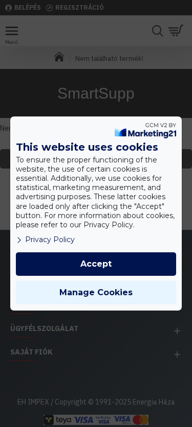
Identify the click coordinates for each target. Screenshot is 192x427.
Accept (96, 264)
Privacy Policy (50, 239)
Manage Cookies (96, 292)
